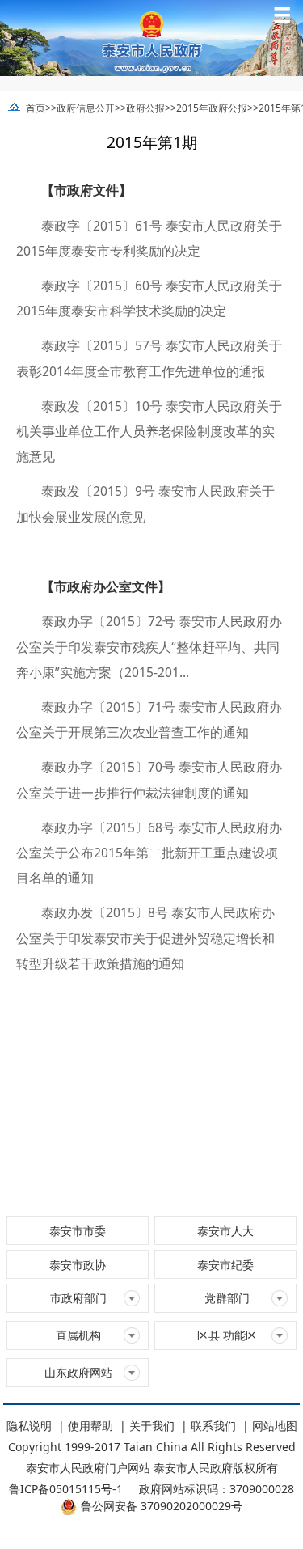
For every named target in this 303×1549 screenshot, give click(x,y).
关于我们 (152, 1425)
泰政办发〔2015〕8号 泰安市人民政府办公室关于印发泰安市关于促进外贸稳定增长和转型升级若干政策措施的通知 (145, 937)
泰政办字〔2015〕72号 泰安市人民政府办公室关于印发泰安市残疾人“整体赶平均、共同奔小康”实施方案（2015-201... (149, 646)
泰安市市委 (77, 1230)
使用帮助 (90, 1425)
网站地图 (274, 1425)
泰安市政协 (77, 1264)
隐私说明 (29, 1425)
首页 (35, 108)
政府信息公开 (86, 108)
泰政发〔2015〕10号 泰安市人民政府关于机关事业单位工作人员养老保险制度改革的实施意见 (149, 431)
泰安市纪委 (225, 1264)
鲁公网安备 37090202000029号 (161, 1505)
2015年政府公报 (211, 108)
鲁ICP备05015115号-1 (66, 1488)
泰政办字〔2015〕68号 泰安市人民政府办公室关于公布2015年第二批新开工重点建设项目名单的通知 (149, 853)
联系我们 (213, 1425)
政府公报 (145, 108)
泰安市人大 (225, 1230)
